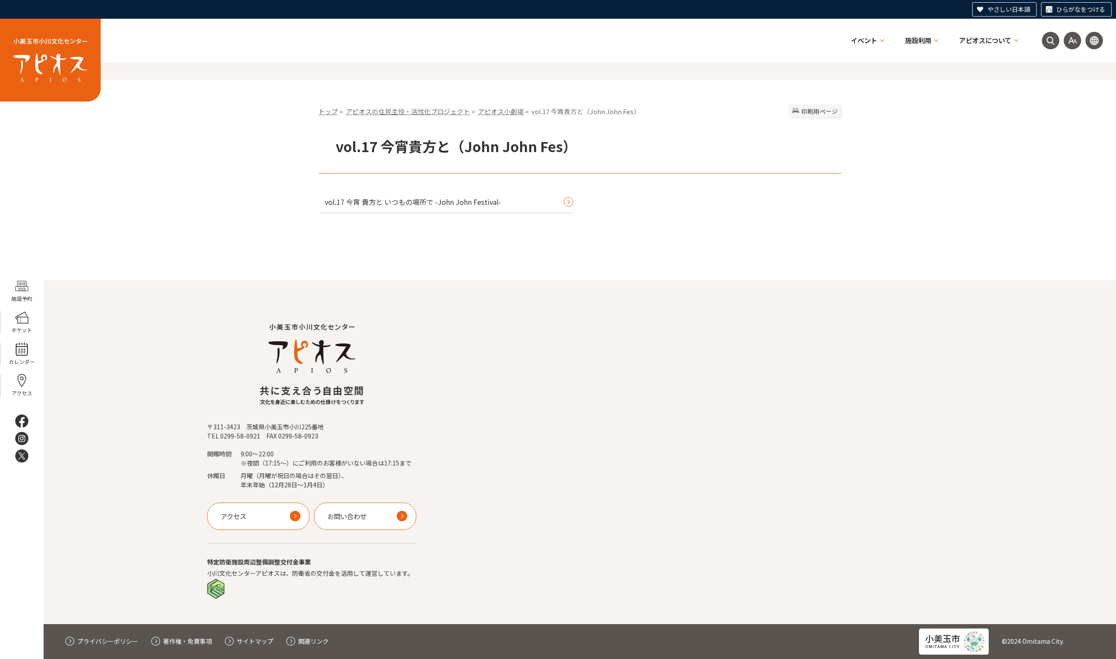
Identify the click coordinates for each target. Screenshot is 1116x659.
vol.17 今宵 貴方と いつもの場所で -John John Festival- (413, 202)
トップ (328, 111)
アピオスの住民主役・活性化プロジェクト (408, 111)
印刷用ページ (819, 111)
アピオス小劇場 (501, 111)
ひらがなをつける (1080, 9)
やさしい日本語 (1008, 9)
